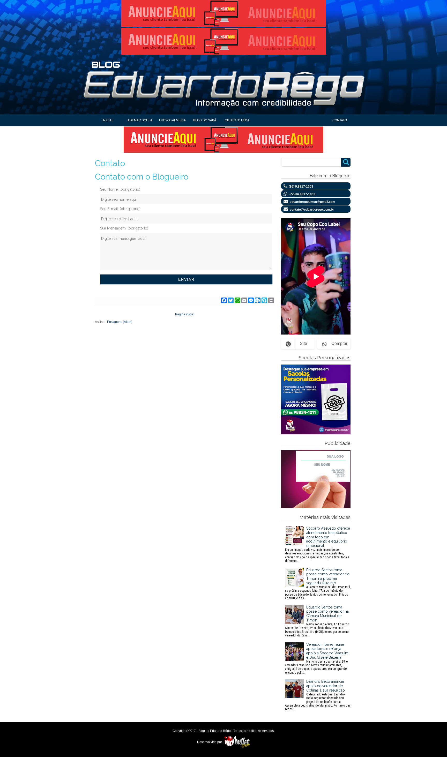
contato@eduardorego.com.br (312, 209)
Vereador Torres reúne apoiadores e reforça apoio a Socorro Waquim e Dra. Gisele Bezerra (316, 658)
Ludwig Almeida (172, 120)
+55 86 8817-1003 (302, 194)
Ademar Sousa (140, 120)
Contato (339, 120)
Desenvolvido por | (210, 742)
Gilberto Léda (237, 120)
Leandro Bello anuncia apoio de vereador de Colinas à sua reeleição (318, 695)
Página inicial (184, 314)
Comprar (339, 343)
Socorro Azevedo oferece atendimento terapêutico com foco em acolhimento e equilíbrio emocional (317, 544)
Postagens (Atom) (119, 322)
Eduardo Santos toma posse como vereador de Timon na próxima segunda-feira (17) (318, 584)
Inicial (107, 120)
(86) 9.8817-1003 (301, 186)
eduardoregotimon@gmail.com (312, 202)
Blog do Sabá (204, 120)
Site (303, 343)
